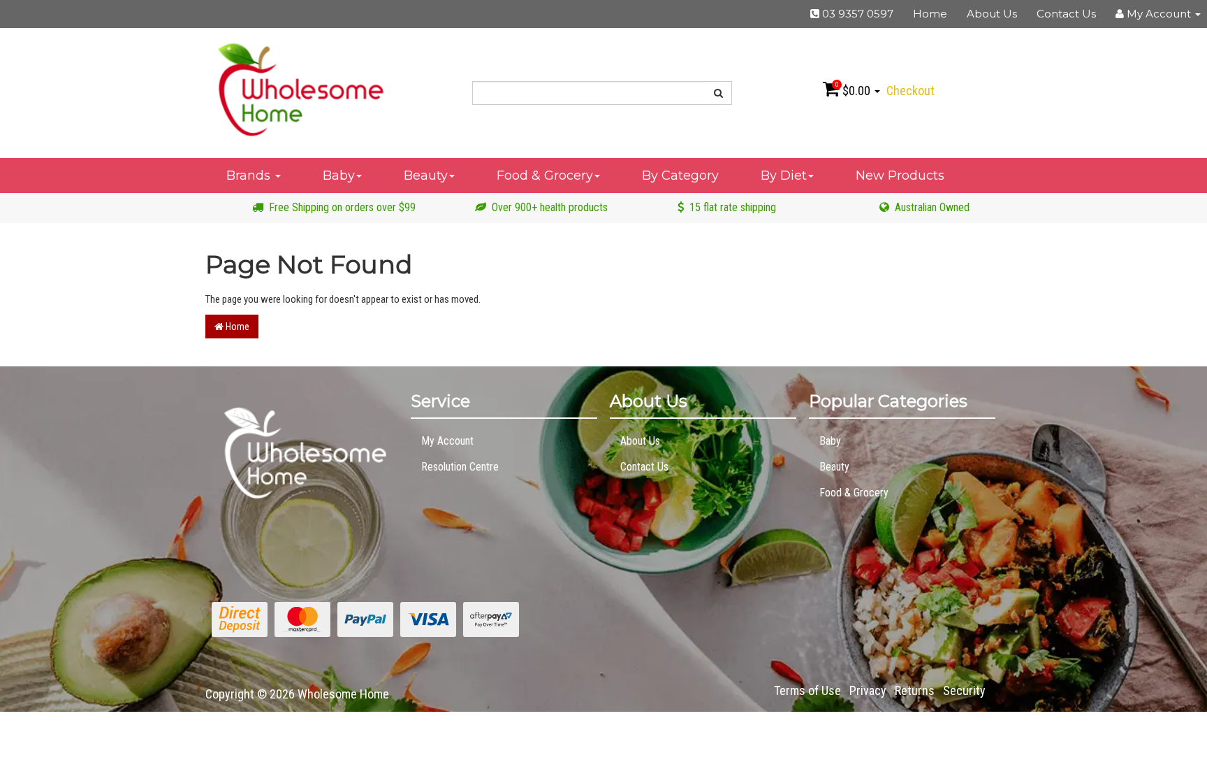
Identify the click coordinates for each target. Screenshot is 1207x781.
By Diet (784, 175)
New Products (900, 175)
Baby (339, 175)
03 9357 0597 (856, 13)
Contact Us (1066, 13)
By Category (680, 175)
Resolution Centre (460, 466)
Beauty (426, 175)
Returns (915, 690)
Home (930, 13)
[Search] (718, 93)
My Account (447, 440)
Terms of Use (807, 690)
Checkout (910, 90)
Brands (250, 175)
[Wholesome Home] (300, 89)
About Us (992, 13)
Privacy (867, 690)
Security (964, 690)
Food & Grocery (545, 175)
